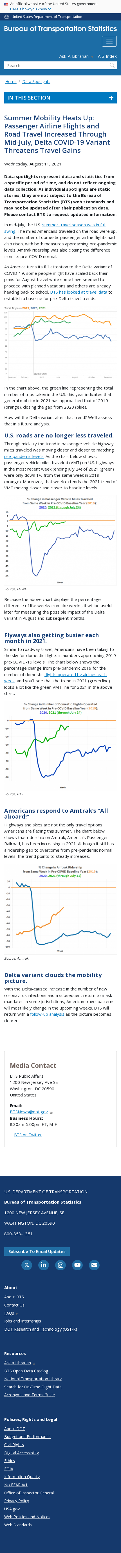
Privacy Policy (16, 1500)
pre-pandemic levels (24, 456)
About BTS (14, 1296)
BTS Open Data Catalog (26, 1371)
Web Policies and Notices (27, 1516)
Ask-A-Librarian (74, 56)
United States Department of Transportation (47, 16)
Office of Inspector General (29, 1493)
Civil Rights (14, 1444)
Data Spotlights (36, 81)
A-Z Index (107, 56)
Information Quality (22, 1476)
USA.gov (12, 1508)
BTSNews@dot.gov (29, 1111)
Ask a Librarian (17, 1362)
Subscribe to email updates (37, 1251)
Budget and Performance (27, 1436)
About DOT (14, 1428)
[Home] (60, 30)
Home (11, 81)
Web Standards (18, 1524)
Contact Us (14, 1305)
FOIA (8, 1468)
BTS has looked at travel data (78, 292)
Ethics (9, 1460)
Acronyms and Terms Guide (29, 1394)
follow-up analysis (47, 1014)
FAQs (9, 1313)
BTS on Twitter (28, 1134)
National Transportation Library (33, 1378)
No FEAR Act (16, 1484)
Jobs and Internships (22, 1321)
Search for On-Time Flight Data (33, 1387)
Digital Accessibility (21, 1452)
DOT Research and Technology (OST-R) (40, 1329)
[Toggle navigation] (109, 41)
